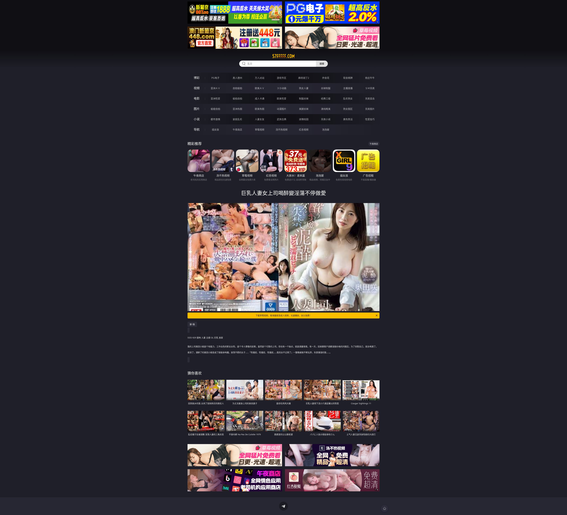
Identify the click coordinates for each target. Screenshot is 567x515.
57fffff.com (283, 56)
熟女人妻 (303, 88)
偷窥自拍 (215, 109)
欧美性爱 (281, 98)
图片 (197, 109)
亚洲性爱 (215, 98)
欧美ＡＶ (259, 88)
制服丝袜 (303, 98)
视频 (197, 88)
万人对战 (259, 78)
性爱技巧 (370, 119)
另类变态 (370, 98)
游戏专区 (281, 78)
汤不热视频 (281, 129)
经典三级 (325, 98)
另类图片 (370, 109)
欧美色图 (259, 109)
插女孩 (215, 129)
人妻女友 (259, 119)
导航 (197, 130)
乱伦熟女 (348, 98)
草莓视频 (259, 129)
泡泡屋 (325, 129)
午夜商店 (237, 129)
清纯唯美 (325, 109)
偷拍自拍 (237, 98)
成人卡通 (259, 98)
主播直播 (348, 88)
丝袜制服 (325, 88)
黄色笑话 (348, 119)
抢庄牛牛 (370, 78)
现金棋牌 (348, 78)
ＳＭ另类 (370, 88)
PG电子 (215, 78)
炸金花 (325, 78)
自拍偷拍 (237, 88)
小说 (197, 119)
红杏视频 (303, 129)
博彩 (197, 78)
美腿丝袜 (303, 109)
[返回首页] (384, 508)
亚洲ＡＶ (215, 88)
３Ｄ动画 (281, 88)
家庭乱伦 (237, 119)
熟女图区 (348, 109)
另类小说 (325, 119)
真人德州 (237, 78)
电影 (197, 98)
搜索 (322, 63)
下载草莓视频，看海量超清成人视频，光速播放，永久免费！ (283, 315)
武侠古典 (281, 119)
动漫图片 (281, 109)
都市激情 (215, 119)
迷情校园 (303, 119)
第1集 (192, 324)
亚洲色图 (237, 109)
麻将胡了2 (303, 78)
